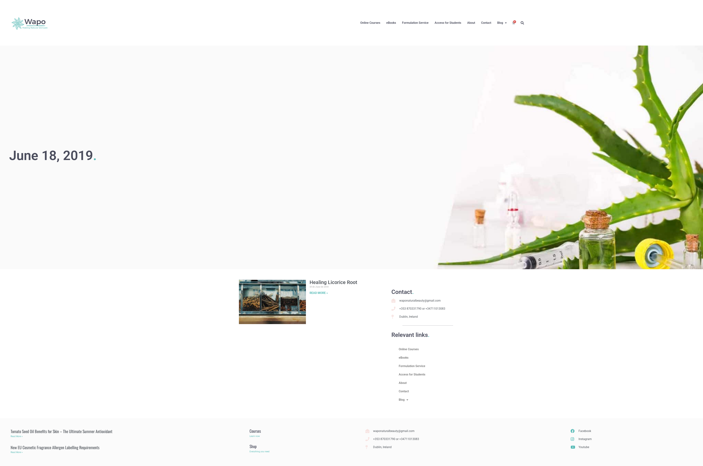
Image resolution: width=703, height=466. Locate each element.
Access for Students (448, 23)
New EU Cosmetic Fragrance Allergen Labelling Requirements (55, 447)
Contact (486, 23)
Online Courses (370, 23)
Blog (500, 23)
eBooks (391, 23)
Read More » (319, 293)
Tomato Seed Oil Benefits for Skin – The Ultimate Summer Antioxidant (61, 431)
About (471, 23)
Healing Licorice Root (333, 282)
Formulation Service (415, 23)
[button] (522, 23)
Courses (255, 431)
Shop (253, 446)
